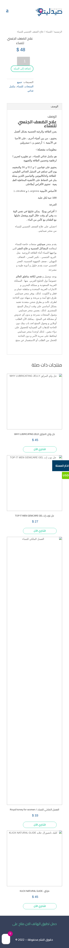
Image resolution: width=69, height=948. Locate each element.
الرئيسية (58, 31)
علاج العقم (22, 248)
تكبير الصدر (33, 257)
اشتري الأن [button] (40, 449)
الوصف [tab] (54, 106)
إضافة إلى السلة (22, 68)
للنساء (49, 31)
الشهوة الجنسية (32, 261)
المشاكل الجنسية (39, 248)
